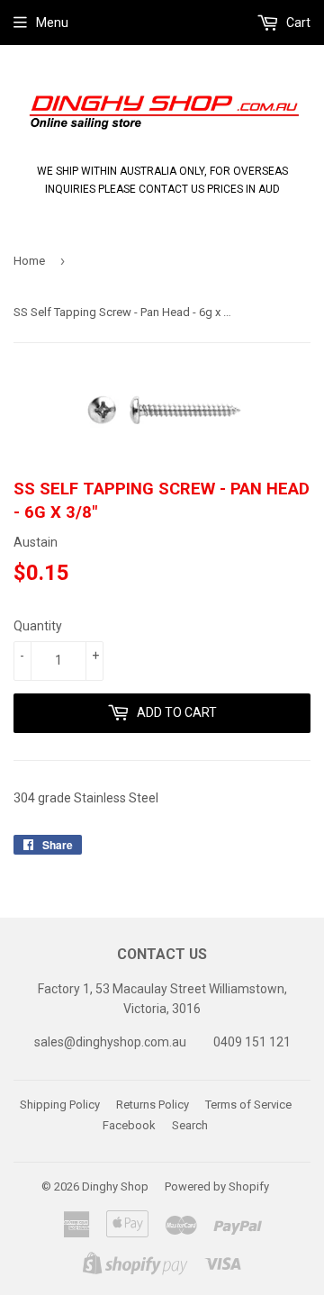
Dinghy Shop (115, 1186)
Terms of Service (248, 1104)
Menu (52, 22)
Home (29, 260)
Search (190, 1125)
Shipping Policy (60, 1104)
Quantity (38, 626)
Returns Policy (152, 1104)
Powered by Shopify (217, 1186)
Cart (297, 22)
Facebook (129, 1125)
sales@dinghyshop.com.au (110, 1042)
